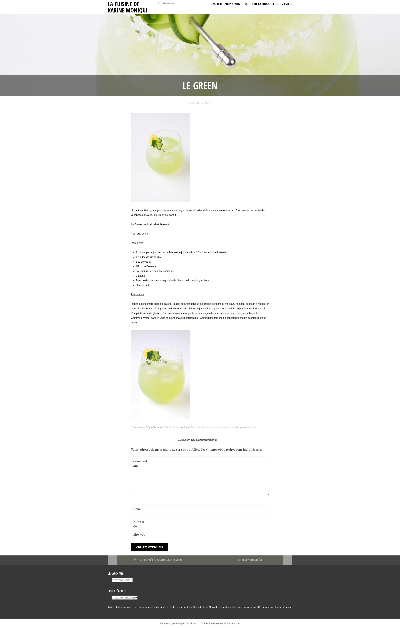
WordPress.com (232, 623)
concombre (217, 427)
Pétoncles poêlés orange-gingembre (157, 560)
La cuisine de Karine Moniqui (127, 7)
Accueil (217, 4)
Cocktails (166, 427)
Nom (137, 509)
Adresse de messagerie (140, 529)
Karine (208, 103)
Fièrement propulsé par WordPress (178, 623)
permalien (252, 427)
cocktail (196, 427)
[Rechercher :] (175, 3)
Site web (139, 534)
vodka (231, 427)
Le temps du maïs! (250, 560)
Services (286, 4)
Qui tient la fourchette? (261, 4)
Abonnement (233, 4)
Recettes (176, 427)
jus (225, 427)
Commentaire (140, 463)
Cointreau (206, 427)
